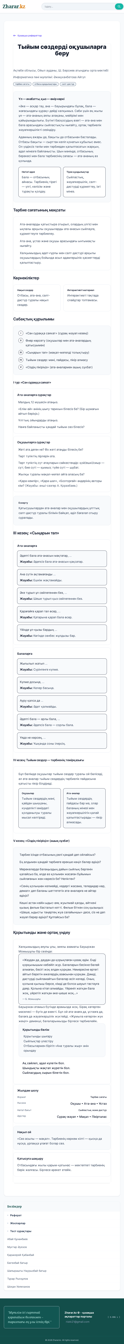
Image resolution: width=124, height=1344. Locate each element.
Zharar (14, 6)
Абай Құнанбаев (17, 1239)
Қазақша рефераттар (30, 35)
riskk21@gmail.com (77, 1321)
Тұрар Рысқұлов (17, 1278)
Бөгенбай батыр (17, 1262)
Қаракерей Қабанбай (20, 1255)
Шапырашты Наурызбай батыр (26, 1270)
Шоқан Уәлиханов (18, 1286)
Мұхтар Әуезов (17, 1247)
